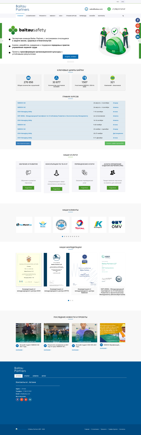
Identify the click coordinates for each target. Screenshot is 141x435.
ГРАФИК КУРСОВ (71, 16)
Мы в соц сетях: (21, 396)
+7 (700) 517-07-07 (118, 9)
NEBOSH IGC (22, 103)
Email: (18, 394)
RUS (118, 1)
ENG (123, 1)
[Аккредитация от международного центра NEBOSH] (84, 269)
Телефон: (19, 391)
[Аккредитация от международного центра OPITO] (56, 269)
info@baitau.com (25, 394)
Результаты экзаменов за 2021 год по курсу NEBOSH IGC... (58, 345)
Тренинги (103, 429)
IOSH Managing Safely (25, 112)
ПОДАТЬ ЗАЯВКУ (70, 57)
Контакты (122, 429)
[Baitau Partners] (22, 8)
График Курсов (112, 429)
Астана (115, 112)
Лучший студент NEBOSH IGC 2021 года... (29, 345)
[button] (123, 16)
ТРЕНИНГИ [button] (42, 16)
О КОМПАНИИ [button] (30, 16)
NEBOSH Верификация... (112, 345)
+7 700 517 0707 (27, 391)
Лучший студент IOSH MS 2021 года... (86, 345)
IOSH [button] (60, 16)
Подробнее (28, 188)
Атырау (115, 103)
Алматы (115, 107)
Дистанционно (118, 133)
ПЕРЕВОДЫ (83, 16)
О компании (95, 429)
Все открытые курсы (23, 143)
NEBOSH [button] (52, 16)
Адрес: (18, 389)
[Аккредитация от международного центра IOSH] (29, 269)
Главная (87, 429)
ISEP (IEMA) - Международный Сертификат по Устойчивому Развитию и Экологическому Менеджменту (53, 116)
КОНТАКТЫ (101, 16)
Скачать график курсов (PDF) (115, 143)
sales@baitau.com (96, 9)
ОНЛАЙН (92, 16)
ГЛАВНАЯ (20, 16)
